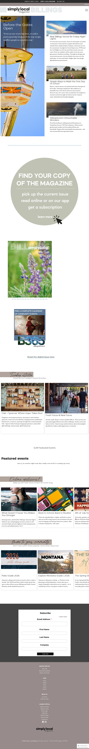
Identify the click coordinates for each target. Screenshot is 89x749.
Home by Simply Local (32, 1)
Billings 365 (60, 1)
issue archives (44, 715)
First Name (44, 629)
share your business (44, 670)
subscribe (44, 713)
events (44, 689)
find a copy (44, 711)
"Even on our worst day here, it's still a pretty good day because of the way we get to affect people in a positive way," (22, 36)
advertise (44, 668)
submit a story (45, 709)
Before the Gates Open (17, 26)
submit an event (44, 706)
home (44, 687)
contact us (44, 719)
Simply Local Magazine (47, 1)
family (44, 682)
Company (44, 645)
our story (44, 697)
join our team (44, 717)
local (44, 680)
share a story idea (44, 673)
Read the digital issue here (40, 357)
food (44, 685)
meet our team (45, 699)
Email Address (44, 619)
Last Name (44, 637)
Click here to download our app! (71, 4)
